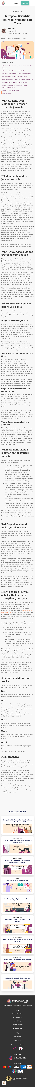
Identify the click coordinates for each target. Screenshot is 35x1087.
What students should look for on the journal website (17, 79)
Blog (7, 37)
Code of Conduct (17, 1024)
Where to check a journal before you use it (14, 76)
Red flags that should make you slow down (14, 82)
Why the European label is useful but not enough (16, 73)
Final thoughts (6, 93)
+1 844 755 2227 (19, 1058)
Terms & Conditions (17, 1014)
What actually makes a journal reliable (13, 71)
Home (2, 37)
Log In (16, 3)
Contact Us (17, 1036)
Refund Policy (17, 1021)
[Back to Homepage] (3, 3)
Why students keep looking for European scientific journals (17, 67)
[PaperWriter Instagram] (14, 1049)
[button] (32, 3)
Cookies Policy (17, 1028)
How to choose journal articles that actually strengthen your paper (14, 86)
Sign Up (25, 3)
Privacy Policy (17, 1017)
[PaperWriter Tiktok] (21, 1049)
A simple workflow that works (10, 90)
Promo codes (17, 1040)
